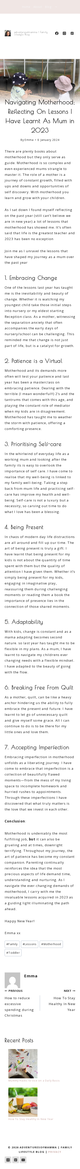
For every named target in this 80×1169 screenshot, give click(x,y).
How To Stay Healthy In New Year (62, 1000)
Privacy (54, 1152)
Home (26, 7)
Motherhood (51, 944)
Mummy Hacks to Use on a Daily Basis (34, 1080)
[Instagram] (64, 33)
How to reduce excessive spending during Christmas (19, 1003)
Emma (29, 140)
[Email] (23, 1159)
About (37, 7)
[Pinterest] (72, 33)
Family (12, 944)
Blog (48, 7)
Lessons (30, 944)
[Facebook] (57, 33)
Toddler (13, 953)
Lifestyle (39, 94)
